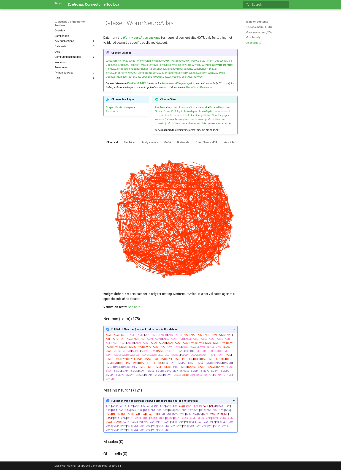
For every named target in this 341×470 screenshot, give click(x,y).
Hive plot (129, 107)
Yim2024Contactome (140, 72)
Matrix (118, 107)
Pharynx (183, 107)
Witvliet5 (176, 64)
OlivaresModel (195, 76)
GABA (167, 142)
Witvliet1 (136, 64)
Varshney (149, 60)
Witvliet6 (186, 64)
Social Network (198, 107)
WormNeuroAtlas (222, 64)
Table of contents (256, 21)
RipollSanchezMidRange (163, 68)
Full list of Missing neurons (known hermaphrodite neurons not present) (155, 400)
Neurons (172, 107)
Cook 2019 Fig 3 (173, 111)
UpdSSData (148, 76)
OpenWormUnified (116, 76)
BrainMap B (205, 111)
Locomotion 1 (222, 111)
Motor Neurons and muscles (184, 123)
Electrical (129, 142)
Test (129, 76)
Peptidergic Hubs (200, 115)
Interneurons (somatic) (216, 123)
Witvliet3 (156, 64)
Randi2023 (112, 68)
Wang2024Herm (198, 72)
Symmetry (112, 111)
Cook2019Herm (205, 60)
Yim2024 (212, 68)
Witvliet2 (146, 64)
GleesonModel (178, 76)
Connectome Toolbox (70, 23)
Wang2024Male (216, 72)
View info (229, 142)
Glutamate (183, 142)
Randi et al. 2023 (136, 83)
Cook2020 (112, 64)
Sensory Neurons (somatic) (190, 119)
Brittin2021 (124, 64)
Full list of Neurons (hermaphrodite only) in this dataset (144, 329)
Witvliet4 (166, 64)
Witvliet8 (207, 64)
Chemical (112, 142)
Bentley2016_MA (165, 60)
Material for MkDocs (78, 465)
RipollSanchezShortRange (133, 68)
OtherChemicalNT (206, 142)
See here (134, 307)
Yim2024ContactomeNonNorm (170, 72)
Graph (109, 107)
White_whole (136, 60)
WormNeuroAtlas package (141, 37)
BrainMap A (190, 111)
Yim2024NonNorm (116, 72)
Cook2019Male (223, 60)
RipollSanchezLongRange (192, 68)
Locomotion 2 (163, 115)
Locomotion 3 (181, 115)
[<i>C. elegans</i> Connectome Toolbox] (58, 5)
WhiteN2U (122, 60)
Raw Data (160, 107)
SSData (137, 76)
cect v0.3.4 (115, 465)
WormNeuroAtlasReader (199, 87)
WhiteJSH (111, 60)
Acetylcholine (150, 142)
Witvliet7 (196, 64)
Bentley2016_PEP (185, 60)
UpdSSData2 (162, 76)
